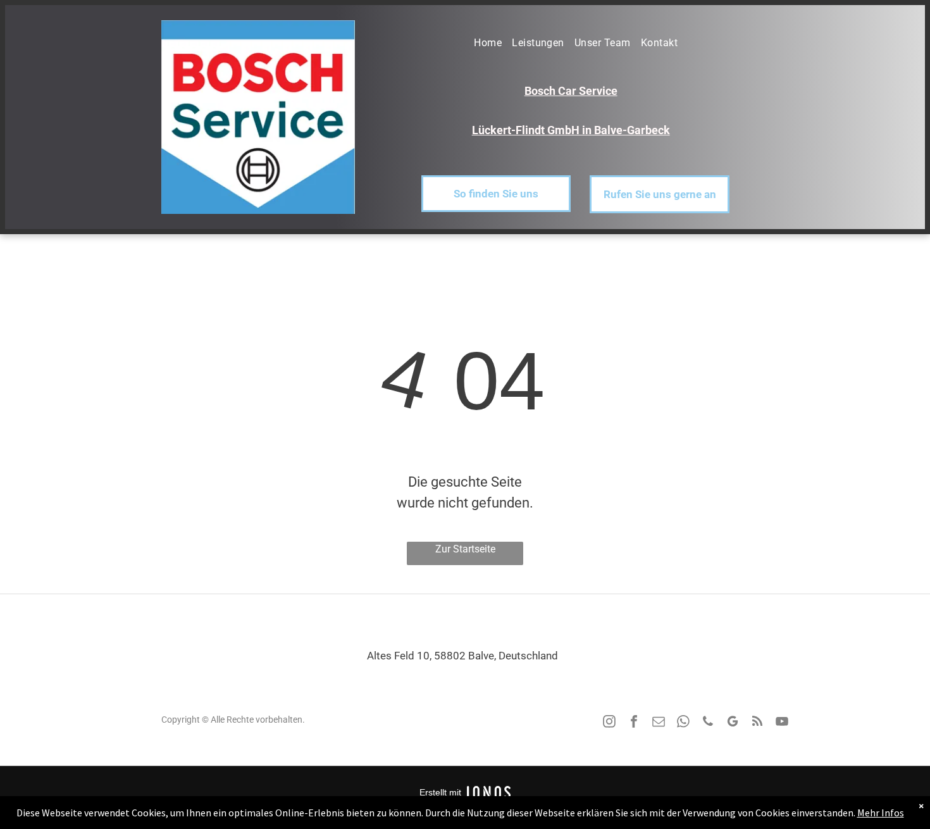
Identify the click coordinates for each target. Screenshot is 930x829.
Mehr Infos (880, 812)
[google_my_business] (732, 723)
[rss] (757, 723)
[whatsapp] (683, 723)
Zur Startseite (465, 549)
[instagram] (609, 723)
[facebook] (633, 723)
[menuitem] (483, 43)
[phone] (707, 723)
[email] (658, 723)
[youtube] (781, 723)
